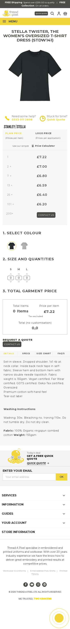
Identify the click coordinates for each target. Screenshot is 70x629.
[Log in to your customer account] (59, 13)
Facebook (25, 584)
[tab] (20, 135)
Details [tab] (9, 353)
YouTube (32, 584)
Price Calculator (45, 146)
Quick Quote (41, 13)
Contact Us (46, 215)
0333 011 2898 (22, 119)
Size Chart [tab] (43, 353)
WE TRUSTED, (35, 598)
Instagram (38, 584)
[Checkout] (65, 13)
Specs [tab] (26, 353)
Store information (18, 532)
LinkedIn (44, 584)
